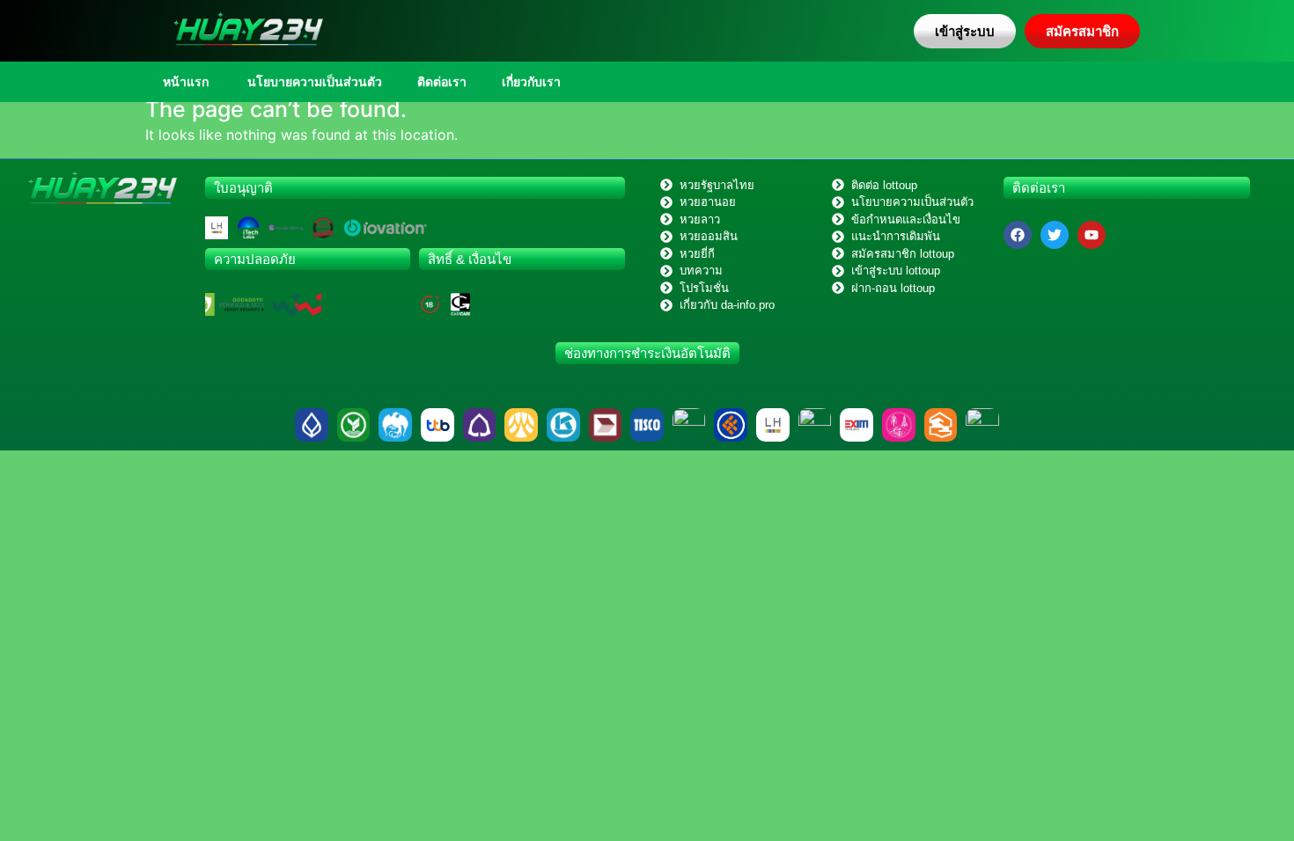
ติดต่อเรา (442, 82)
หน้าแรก (186, 82)
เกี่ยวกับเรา (531, 82)
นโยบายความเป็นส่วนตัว (313, 82)
